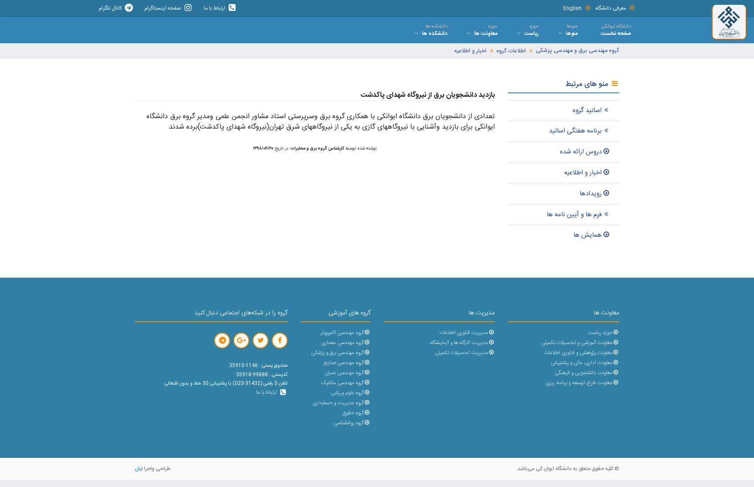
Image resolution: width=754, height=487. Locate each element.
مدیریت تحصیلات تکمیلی (461, 353)
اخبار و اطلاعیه (470, 51)
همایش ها (587, 235)
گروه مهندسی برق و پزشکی (337, 353)
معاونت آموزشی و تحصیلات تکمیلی (577, 343)
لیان (139, 468)
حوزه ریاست (600, 333)
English (572, 8)
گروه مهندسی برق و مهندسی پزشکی (577, 50)
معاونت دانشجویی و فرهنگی (584, 373)
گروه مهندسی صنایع (344, 363)
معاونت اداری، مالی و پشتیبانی (582, 363)
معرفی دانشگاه (610, 8)
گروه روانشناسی (348, 423)
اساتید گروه (587, 110)
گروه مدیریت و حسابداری (338, 403)
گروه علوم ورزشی (347, 393)
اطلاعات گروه (511, 51)
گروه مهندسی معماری (342, 343)
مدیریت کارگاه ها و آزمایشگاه (459, 343)
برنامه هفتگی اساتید (575, 131)
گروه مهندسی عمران (344, 373)
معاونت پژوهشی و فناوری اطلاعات (578, 353)
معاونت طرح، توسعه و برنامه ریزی (579, 383)
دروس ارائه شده (581, 151)
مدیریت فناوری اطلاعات (463, 333)
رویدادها (590, 193)
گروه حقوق (353, 413)
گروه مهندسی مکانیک (342, 383)
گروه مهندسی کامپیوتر (342, 333)
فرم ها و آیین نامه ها (574, 214)
